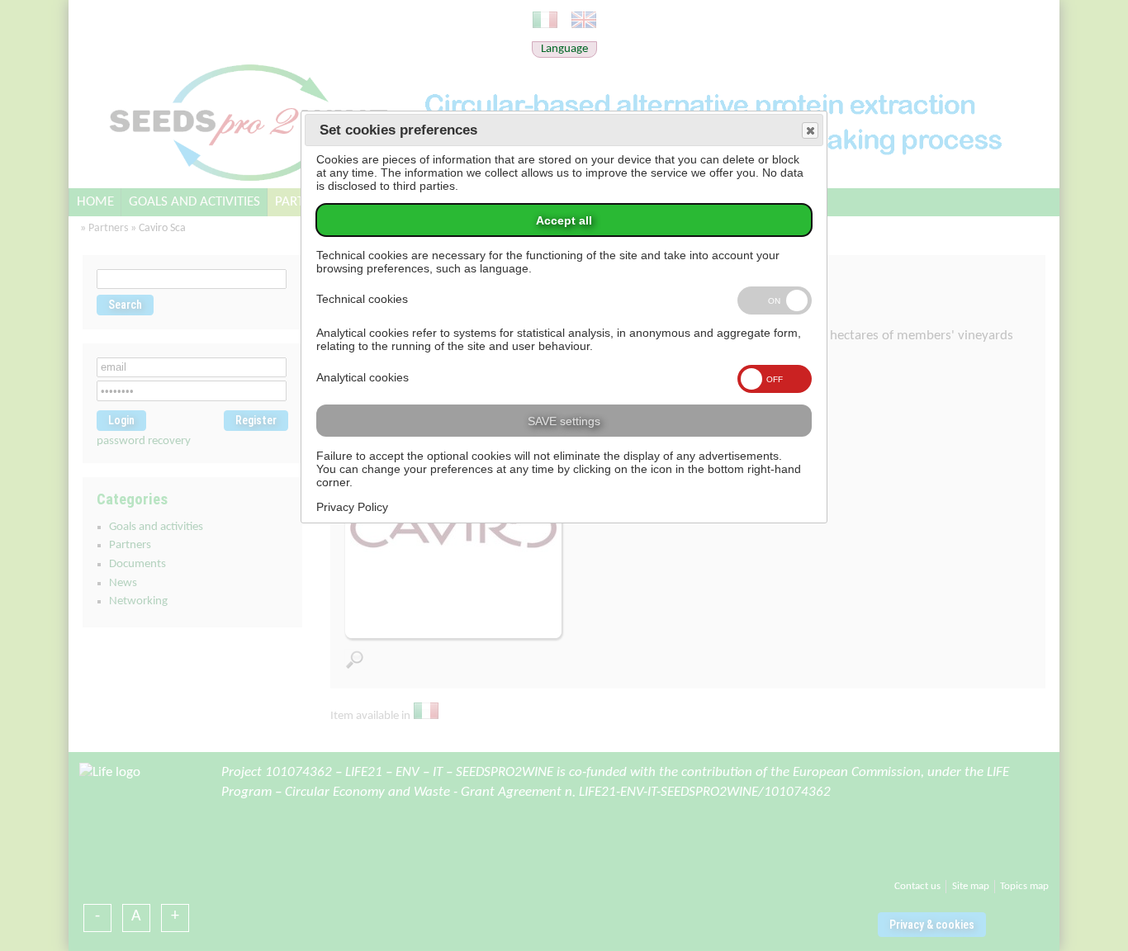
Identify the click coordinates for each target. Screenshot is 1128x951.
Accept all (564, 220)
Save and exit (810, 130)
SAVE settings (564, 421)
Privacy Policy (352, 506)
